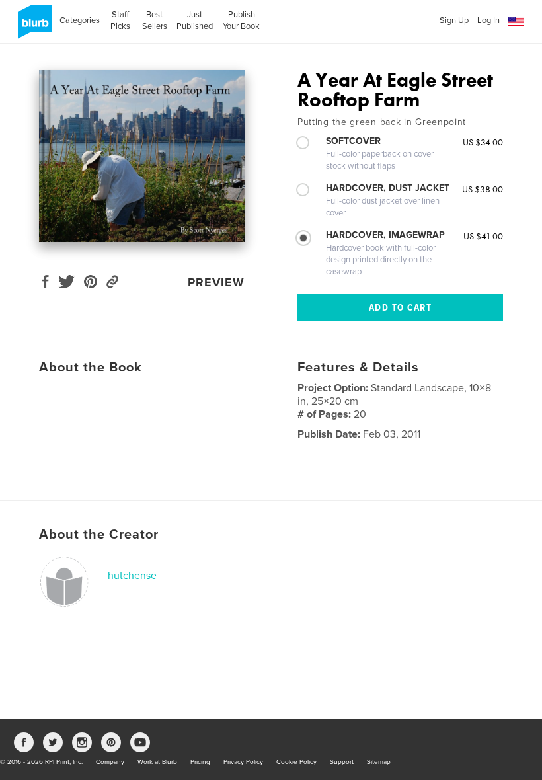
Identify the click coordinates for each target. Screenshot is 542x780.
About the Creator (99, 535)
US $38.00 (482, 189)
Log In (488, 20)
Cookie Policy (296, 762)
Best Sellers (154, 20)
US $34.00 (483, 142)
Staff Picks (120, 20)
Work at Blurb (157, 762)
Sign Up (454, 20)
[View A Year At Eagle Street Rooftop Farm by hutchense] (142, 156)
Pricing (200, 762)
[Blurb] (33, 27)
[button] (516, 21)
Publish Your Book (241, 20)
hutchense (132, 575)
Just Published (194, 20)
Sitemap (379, 762)
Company (110, 762)
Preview (216, 282)
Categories (79, 20)
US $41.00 (483, 236)
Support (342, 762)
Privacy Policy (243, 762)
